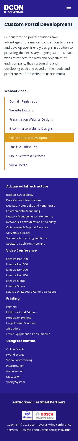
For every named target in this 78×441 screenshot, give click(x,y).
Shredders (13, 328)
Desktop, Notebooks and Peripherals (30, 205)
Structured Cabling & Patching (25, 243)
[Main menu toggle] (69, 9)
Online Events (15, 349)
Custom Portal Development (30, 137)
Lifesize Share (15, 286)
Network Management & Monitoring (29, 216)
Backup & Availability (19, 195)
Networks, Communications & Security (31, 222)
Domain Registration (24, 101)
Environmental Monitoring (23, 211)
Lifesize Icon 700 (17, 259)
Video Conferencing (19, 360)
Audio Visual (14, 371)
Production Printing (18, 318)
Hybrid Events (15, 354)
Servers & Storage (18, 233)
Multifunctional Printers (21, 312)
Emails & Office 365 (23, 146)
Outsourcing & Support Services (27, 227)
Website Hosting (21, 110)
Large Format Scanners (21, 323)
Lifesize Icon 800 (17, 275)
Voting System (15, 382)
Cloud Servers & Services (27, 156)
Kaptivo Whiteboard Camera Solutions (31, 291)
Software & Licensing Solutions (26, 238)
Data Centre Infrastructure (23, 200)
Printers (11, 307)
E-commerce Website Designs (31, 128)
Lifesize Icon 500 (17, 264)
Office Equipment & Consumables (28, 334)
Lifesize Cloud (15, 281)
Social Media (18, 165)
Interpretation (15, 366)
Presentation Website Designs (31, 119)
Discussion (13, 376)
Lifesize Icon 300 (17, 270)
